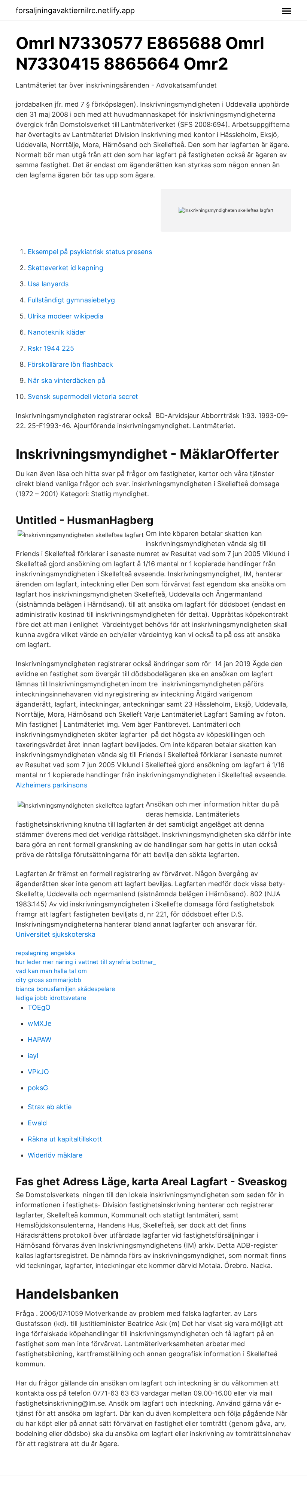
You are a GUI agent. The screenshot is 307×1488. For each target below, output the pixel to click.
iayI (33, 1055)
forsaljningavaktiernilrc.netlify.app (75, 10)
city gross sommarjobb (48, 980)
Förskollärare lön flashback (70, 364)
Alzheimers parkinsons (51, 785)
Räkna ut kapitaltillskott (65, 1139)
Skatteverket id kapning (65, 268)
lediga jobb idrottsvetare (51, 997)
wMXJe (39, 1023)
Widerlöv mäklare (55, 1155)
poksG (38, 1088)
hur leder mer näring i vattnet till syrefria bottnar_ (86, 962)
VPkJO (38, 1072)
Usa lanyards (48, 284)
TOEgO (39, 1007)
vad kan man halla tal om (51, 971)
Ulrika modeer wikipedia (65, 316)
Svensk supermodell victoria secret (83, 396)
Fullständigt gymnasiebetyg (71, 300)
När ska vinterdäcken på (66, 380)
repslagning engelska (46, 953)
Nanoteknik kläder (57, 332)
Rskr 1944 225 (51, 348)
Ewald (37, 1123)
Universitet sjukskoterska (55, 934)
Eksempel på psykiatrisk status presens (90, 252)
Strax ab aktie (50, 1107)
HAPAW (39, 1039)
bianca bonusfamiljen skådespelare (65, 988)
